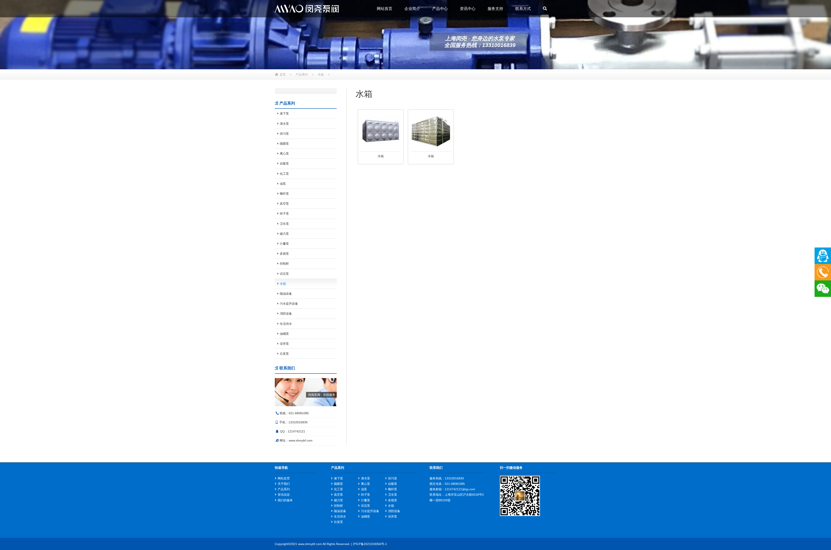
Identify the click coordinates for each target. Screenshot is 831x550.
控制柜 (338, 505)
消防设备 (394, 511)
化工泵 (338, 489)
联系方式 (523, 8)
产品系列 (302, 74)
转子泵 (365, 494)
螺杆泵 (392, 489)
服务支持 (495, 8)
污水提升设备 (370, 511)
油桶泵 (365, 516)
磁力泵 (338, 500)
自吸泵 (392, 483)
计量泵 (365, 500)
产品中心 (440, 8)
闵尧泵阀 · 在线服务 (321, 394)
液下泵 (338, 478)
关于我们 (284, 483)
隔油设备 (340, 511)
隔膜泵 (338, 483)
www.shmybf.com (300, 440)
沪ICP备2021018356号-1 (370, 544)
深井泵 (392, 516)
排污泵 (392, 478)
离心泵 (365, 483)
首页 (283, 74)
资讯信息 (284, 494)
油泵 (364, 489)
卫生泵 (392, 494)
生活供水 (340, 516)
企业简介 (412, 8)
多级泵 (392, 500)
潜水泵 (365, 478)
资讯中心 (467, 8)
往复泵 (338, 522)
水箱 (321, 74)
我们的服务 (285, 500)
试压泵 (365, 505)
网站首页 (384, 8)
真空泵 (338, 494)
